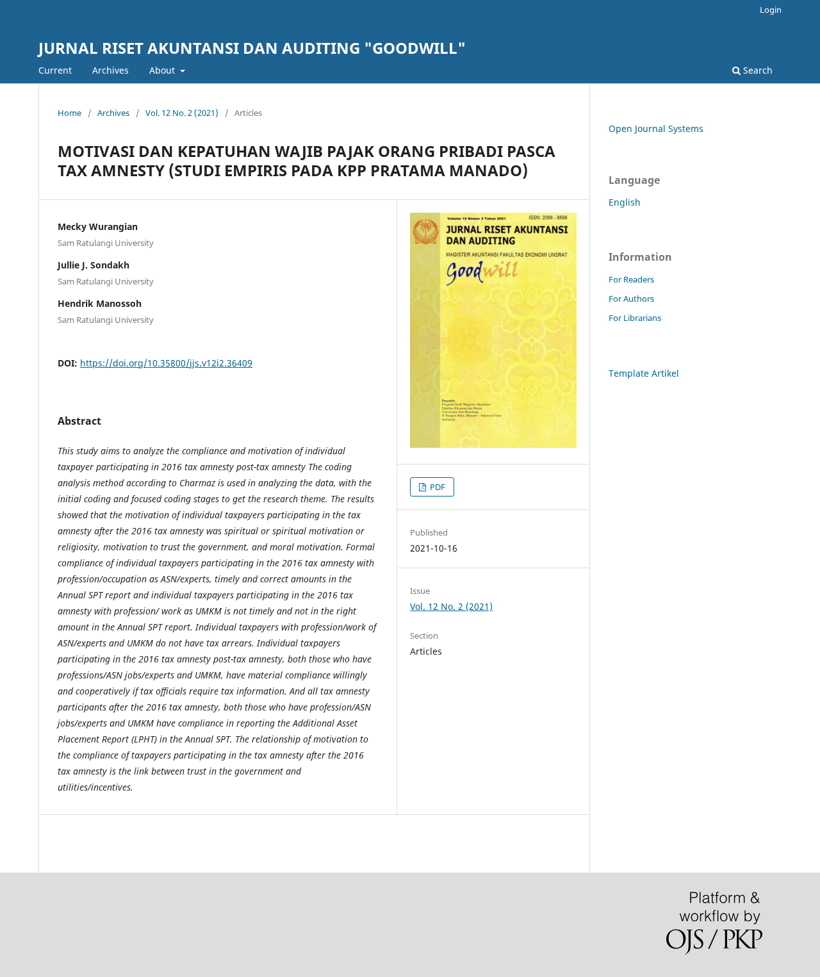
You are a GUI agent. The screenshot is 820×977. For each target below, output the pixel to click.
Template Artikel (644, 373)
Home (69, 113)
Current (55, 70)
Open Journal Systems (656, 128)
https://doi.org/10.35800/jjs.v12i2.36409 (166, 363)
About (163, 70)
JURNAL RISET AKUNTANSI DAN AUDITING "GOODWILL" (252, 47)
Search (757, 70)
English (625, 202)
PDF (436, 487)
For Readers (631, 279)
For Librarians (635, 318)
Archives (110, 70)
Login (771, 9)
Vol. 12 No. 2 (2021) (181, 113)
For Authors (631, 298)
